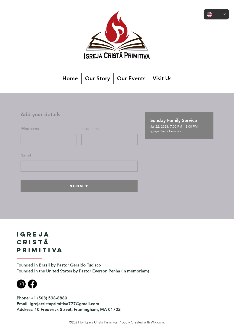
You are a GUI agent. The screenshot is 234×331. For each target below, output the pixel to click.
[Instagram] (21, 284)
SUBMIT (79, 186)
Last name (90, 128)
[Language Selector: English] (216, 14)
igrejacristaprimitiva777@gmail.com (64, 303)
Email (26, 155)
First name (30, 128)
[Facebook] (32, 284)
